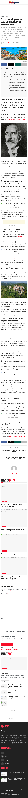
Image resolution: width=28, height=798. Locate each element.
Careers (14, 789)
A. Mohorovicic (21, 119)
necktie (5, 190)
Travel (6, 16)
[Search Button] (26, 2)
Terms (2, 790)
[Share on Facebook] (4, 64)
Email (3, 618)
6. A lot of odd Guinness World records (17, 90)
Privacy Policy (21, 789)
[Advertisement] (14, 7)
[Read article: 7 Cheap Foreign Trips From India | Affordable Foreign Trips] (14, 566)
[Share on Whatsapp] (18, 64)
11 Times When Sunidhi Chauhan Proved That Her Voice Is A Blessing (16, 686)
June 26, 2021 (16, 42)
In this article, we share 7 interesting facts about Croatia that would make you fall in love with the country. (15, 74)
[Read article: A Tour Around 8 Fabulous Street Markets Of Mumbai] (14, 493)
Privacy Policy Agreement (8, 636)
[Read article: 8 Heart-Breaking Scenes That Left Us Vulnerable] (14, 663)
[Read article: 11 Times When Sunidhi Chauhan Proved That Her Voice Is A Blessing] (4, 686)
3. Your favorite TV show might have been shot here (16, 83)
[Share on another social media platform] (24, 64)
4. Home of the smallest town (14, 85)
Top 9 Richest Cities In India (17, 436)
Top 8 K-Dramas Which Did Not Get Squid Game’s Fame (16, 697)
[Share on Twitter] (11, 64)
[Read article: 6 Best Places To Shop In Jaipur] (14, 543)
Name (3, 612)
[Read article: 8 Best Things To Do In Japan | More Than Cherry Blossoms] (14, 518)
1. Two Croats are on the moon (15, 78)
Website (3, 625)
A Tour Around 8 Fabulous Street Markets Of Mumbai (11, 505)
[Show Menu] (1, 2)
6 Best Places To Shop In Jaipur (11, 554)
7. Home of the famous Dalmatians (16, 92)
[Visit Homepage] (14, 2)
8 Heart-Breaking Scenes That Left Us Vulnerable (12, 672)
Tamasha (7, 261)
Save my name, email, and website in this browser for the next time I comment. (14, 632)
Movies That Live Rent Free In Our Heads (17, 691)
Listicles (4, 501)
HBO (11, 257)
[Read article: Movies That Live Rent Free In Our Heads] (4, 692)
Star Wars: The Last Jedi (8, 259)
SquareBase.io (15, 794)
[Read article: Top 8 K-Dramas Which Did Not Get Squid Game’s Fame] (4, 698)
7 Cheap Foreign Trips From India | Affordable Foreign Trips (12, 578)
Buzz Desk (8, 42)
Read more (5, 681)
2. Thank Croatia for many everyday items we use (16, 80)
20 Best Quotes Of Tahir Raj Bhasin (17, 702)
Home (2, 16)
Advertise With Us (10, 790)
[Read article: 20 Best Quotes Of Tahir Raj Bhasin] (4, 703)
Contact (8, 789)
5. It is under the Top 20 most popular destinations (16, 88)
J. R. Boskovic (10, 119)
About (2, 789)
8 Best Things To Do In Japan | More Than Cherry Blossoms (12, 530)
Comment (4, 594)
